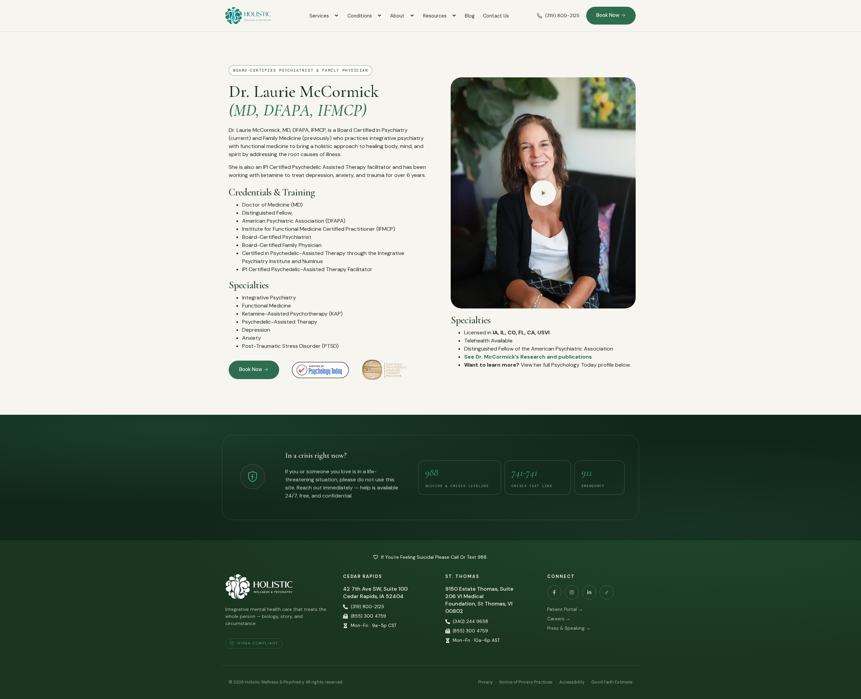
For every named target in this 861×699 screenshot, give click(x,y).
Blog (470, 16)
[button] (543, 193)
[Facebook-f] (554, 592)
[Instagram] (572, 592)
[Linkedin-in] (589, 592)
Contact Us (496, 16)
